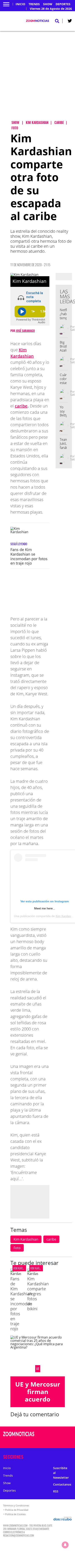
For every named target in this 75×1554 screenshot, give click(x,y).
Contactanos (62, 1484)
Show (47, 4)
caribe (21, 406)
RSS (55, 1491)
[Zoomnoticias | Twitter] (70, 21)
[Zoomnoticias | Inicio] (71, 1456)
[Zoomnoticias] (18, 1437)
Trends (34, 4)
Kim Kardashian (26, 1239)
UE (37, 1368)
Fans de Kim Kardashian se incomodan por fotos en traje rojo (29, 556)
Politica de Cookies (15, 1514)
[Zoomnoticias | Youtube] (67, 1442)
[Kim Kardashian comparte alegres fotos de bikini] (32, 1273)
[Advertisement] (37, 79)
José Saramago (25, 330)
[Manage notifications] (65, 1545)
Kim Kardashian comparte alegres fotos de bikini (38, 1293)
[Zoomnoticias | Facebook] (58, 1434)
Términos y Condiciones (16, 1505)
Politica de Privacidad (16, 1509)
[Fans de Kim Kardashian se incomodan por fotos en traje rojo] (20, 534)
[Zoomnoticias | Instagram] (58, 1442)
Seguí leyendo (18, 544)
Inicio (20, 4)
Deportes (63, 4)
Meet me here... (44, 908)
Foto (17, 1248)
